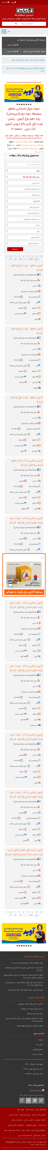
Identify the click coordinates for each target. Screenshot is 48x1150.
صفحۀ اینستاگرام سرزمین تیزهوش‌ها (25, 69)
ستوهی (35, 388)
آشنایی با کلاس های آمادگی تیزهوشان (30, 1004)
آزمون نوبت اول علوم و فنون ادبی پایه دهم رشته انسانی (25, 852)
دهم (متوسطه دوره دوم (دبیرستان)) (25, 274)
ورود (13, 2)
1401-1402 (17, 297)
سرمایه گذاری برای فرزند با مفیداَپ (24, 592)
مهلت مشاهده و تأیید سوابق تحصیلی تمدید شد (27, 963)
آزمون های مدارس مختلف (18, 302)
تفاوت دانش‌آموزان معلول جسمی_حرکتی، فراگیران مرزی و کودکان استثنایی (24, 1019)
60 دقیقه (35, 892)
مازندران (35, 382)
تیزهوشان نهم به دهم (38, 1130)
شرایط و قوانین (38, 1049)
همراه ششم (29, 1109)
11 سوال (35, 777)
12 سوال (35, 714)
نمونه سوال (20, 1109)
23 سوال (35, 898)
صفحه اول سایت (40, 1109)
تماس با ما (39, 1045)
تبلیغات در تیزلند (37, 1054)
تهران (36, 319)
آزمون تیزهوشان (31, 1125)
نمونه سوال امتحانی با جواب (34, 51)
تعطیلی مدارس (28, 1120)
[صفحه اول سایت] (24, 10)
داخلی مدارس (19, 313)
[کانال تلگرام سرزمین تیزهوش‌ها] (41, 1103)
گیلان (36, 508)
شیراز (25, 840)
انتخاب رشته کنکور (39, 1135)
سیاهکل (24, 508)
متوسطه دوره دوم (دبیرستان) (32, 145)
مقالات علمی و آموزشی (36, 997)
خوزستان (35, 451)
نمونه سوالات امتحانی (24, 142)
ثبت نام (5, 2)
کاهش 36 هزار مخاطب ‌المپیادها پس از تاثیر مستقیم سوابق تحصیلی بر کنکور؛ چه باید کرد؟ (23, 976)
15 (20, 259)
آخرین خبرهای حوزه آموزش (34, 956)
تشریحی (21, 481)
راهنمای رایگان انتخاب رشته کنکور (28, 60)
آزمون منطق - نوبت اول (30, 265)
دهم (13, 145)
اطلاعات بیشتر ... (11, 45)
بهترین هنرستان (25, 1114)
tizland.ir (42, 1144)
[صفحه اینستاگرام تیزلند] (29, 1103)
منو (4, 31)
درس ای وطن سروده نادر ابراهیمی (32, 1009)
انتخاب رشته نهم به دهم (12, 1130)
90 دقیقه (35, 497)
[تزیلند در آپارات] (35, 1103)
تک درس (40, 152)
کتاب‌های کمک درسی (25, 1135)
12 (41, 256)
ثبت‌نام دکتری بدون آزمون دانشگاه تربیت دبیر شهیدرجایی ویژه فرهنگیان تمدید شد (24, 983)
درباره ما (40, 1040)
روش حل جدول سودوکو (35, 1013)
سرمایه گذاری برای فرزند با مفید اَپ (31, 40)
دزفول (22, 451)
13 (11, 259)
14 (15, 259)
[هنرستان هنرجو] (24, 93)
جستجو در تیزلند (27, 23)
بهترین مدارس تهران (38, 1114)
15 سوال (35, 445)
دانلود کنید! (28, 465)
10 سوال (35, 651)
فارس (36, 840)
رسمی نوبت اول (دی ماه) (28, 148)
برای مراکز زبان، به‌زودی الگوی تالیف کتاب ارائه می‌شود (25, 990)
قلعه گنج (23, 656)
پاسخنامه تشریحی (32, 429)
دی (37, 302)
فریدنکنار (22, 382)
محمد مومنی (34, 725)
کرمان (36, 656)
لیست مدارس (13, 1114)
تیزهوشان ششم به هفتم (16, 1125)
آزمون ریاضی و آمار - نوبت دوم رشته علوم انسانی (26, 520)
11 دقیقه (35, 771)
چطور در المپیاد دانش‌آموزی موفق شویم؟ (30, 1026)
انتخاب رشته (26, 1130)
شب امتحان (42, 1125)
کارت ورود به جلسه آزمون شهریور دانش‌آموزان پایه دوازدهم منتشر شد (24, 969)
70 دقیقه (35, 308)
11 (36, 256)
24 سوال (35, 377)
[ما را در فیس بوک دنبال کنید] (22, 1103)
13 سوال (35, 313)
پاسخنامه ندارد (33, 297)
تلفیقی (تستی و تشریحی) (29, 291)
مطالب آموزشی (40, 1120)
